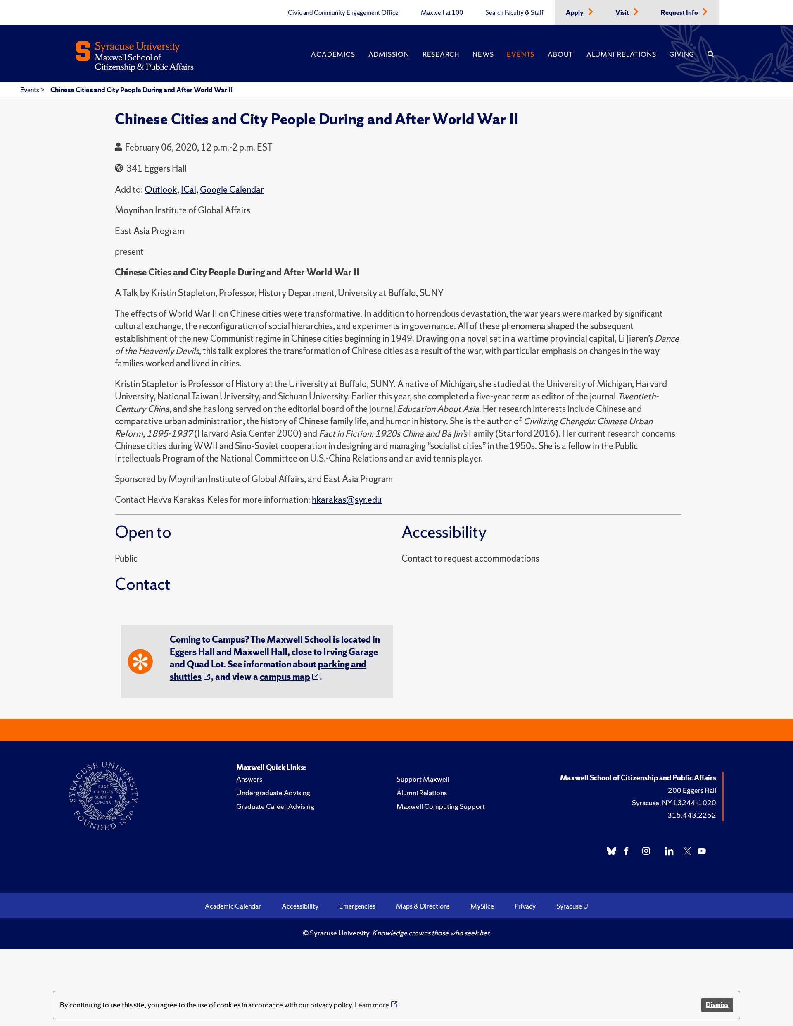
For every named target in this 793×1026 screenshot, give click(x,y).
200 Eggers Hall (692, 790)
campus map (285, 677)
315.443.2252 (691, 815)
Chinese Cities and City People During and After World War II (141, 89)
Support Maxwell (422, 779)
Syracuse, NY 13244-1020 (674, 802)
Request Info (680, 13)
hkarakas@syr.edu (347, 500)
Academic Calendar (233, 906)
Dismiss (717, 1004)
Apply (575, 13)
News (483, 54)
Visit (622, 13)
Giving (681, 54)
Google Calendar (232, 190)
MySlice (482, 906)
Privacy (525, 906)
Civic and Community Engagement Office (343, 13)
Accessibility (300, 906)
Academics (333, 54)
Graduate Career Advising (275, 806)
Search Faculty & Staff (514, 13)
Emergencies (357, 906)
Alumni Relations (621, 54)
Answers (249, 779)
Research (441, 54)
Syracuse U (572, 906)
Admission (388, 54)
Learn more (372, 1004)
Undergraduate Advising (273, 792)
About (560, 54)
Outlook (161, 190)
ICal (188, 190)
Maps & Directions (423, 906)
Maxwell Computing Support (440, 806)
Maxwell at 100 (442, 13)
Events (520, 54)
